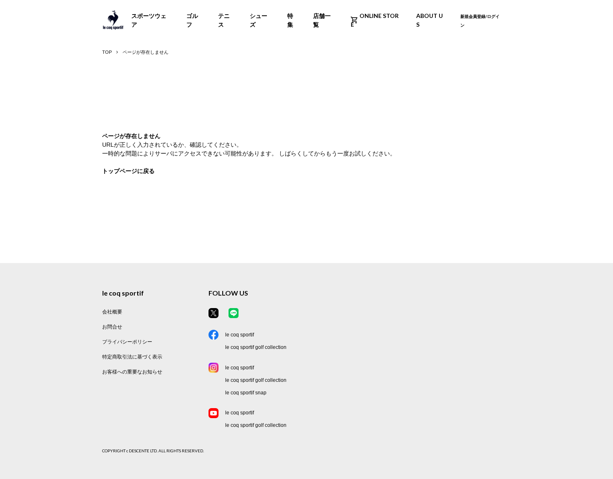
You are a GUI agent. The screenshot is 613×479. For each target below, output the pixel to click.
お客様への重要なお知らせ (132, 372)
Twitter (214, 313)
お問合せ (112, 327)
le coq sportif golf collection (255, 347)
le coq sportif (239, 335)
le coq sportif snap (245, 393)
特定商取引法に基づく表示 (132, 357)
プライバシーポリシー (127, 342)
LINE (234, 313)
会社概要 (112, 312)
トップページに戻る (128, 171)
